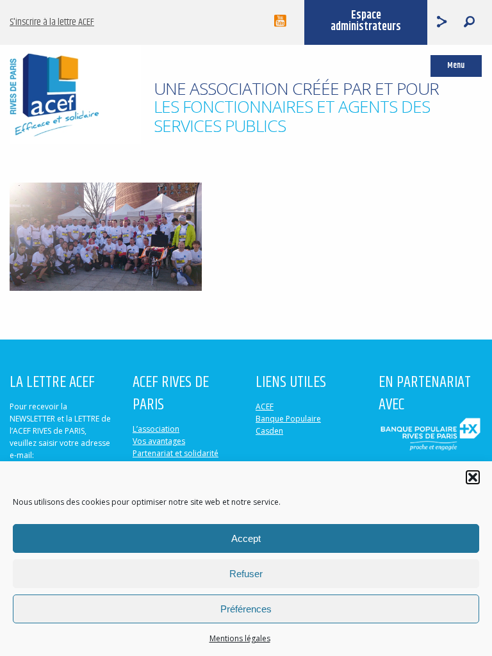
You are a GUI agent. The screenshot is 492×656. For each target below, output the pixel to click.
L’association (156, 428)
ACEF (265, 406)
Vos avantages (159, 441)
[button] (472, 477)
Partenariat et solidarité (175, 453)
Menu (455, 66)
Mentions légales (239, 638)
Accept (246, 538)
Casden (269, 430)
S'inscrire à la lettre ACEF (52, 22)
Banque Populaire (288, 418)
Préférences (246, 608)
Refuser (246, 573)
